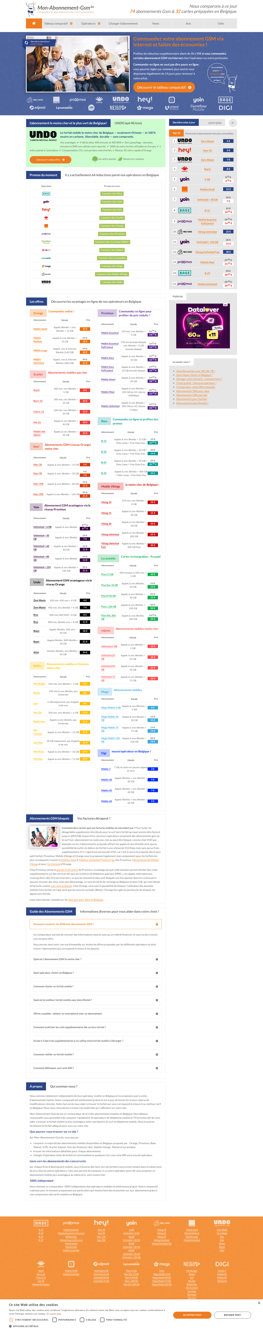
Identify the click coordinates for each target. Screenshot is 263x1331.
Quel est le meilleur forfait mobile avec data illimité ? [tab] (62, 999)
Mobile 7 (106, 768)
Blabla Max (39, 721)
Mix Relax (38, 751)
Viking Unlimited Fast (207, 251)
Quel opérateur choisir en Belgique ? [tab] (53, 972)
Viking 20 (106, 523)
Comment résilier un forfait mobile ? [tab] (53, 1054)
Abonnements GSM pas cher (192, 395)
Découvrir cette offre (48, 159)
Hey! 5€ (37, 464)
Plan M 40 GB (108, 595)
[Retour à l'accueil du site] (60, 9)
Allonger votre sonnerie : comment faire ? (199, 378)
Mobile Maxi (108, 391)
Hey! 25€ (38, 494)
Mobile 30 (106, 779)
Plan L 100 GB (108, 606)
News (155, 23)
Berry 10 (38, 400)
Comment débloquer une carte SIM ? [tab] (53, 1067)
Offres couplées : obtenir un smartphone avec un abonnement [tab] (67, 1013)
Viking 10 (106, 502)
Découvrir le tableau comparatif (161, 87)
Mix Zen (37, 712)
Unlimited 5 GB (109, 646)
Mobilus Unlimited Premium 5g (96, 859)
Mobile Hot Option (41, 1284)
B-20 (103, 451)
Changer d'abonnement (123, 23)
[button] (88, 1326)
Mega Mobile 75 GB (161, 1281)
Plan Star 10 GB (109, 585)
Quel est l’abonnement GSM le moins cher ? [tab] (57, 959)
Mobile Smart (108, 379)
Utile (221, 23)
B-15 (103, 440)
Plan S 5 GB (107, 574)
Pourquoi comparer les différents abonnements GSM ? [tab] (63, 924)
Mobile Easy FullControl (71, 1240)
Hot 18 (37, 422)
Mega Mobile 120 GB (162, 1284)
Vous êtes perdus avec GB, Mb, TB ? (195, 371)
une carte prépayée (61, 885)
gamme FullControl (67, 869)
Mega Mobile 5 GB (111, 707)
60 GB (131, 1250)
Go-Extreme (53, 864)
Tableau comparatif (56, 23)
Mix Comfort (192, 1287)
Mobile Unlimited (110, 406)
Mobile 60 (106, 801)
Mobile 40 (106, 790)
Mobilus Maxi (68, 859)
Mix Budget (39, 683)
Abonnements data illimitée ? (192, 403)
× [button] (259, 1303)
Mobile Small (40, 328)
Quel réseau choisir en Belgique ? (194, 374)
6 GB (207, 179)
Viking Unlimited (110, 534)
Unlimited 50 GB (101, 1277)
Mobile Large (40, 350)
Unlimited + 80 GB (131, 1254)
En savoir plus (54, 1313)
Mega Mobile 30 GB (161, 1277)
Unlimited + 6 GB (42, 526)
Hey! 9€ (37, 473)
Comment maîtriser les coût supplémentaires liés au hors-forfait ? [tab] (69, 1027)
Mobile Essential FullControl (71, 1233)
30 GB (131, 1236)
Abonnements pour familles (191, 398)
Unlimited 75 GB (101, 1281)
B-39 (103, 473)
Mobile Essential (110, 332)
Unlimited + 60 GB (131, 1247)
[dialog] (131, 1315)
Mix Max (38, 758)
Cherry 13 (38, 411)
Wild (36, 652)
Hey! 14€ (38, 483)
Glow (161, 1270)
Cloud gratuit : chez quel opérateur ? (196, 383)
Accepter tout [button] (192, 1314)
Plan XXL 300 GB (131, 1284)
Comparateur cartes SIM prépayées (195, 386)
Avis (188, 23)
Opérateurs (88, 23)
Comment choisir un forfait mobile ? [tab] (53, 986)
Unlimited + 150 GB (207, 241)
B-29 (103, 462)
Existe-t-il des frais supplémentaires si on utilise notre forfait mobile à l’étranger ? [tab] (78, 1040)
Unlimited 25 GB (101, 1274)
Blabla (36, 692)
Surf (35, 703)
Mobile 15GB (71, 1270)
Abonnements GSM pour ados (192, 391)
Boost (36, 630)
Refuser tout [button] (232, 1314)
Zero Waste (39, 600)
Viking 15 (106, 512)
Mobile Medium (191, 1233)
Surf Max (38, 742)
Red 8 (36, 390)
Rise (35, 614)
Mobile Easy (107, 357)
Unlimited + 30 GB (207, 199)
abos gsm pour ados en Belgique (85, 899)
